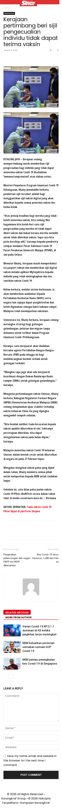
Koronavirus (9, 13)
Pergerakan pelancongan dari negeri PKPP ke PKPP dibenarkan (16, 560)
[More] (38, 58)
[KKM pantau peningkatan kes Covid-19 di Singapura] (12, 664)
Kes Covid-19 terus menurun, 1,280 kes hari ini (45, 558)
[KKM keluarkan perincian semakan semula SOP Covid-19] (12, 647)
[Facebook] (6, 58)
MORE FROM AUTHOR (19, 617)
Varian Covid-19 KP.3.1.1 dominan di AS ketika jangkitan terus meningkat (39, 630)
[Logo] (28, 3)
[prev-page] (5, 676)
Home (6, 7)
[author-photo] (31, 595)
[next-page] (11, 676)
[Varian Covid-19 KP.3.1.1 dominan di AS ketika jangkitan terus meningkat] (12, 630)
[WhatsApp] (30, 58)
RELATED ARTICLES (17, 612)
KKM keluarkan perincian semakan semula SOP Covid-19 (38, 647)
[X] (14, 58)
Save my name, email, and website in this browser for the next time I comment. (29, 760)
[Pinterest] (22, 58)
